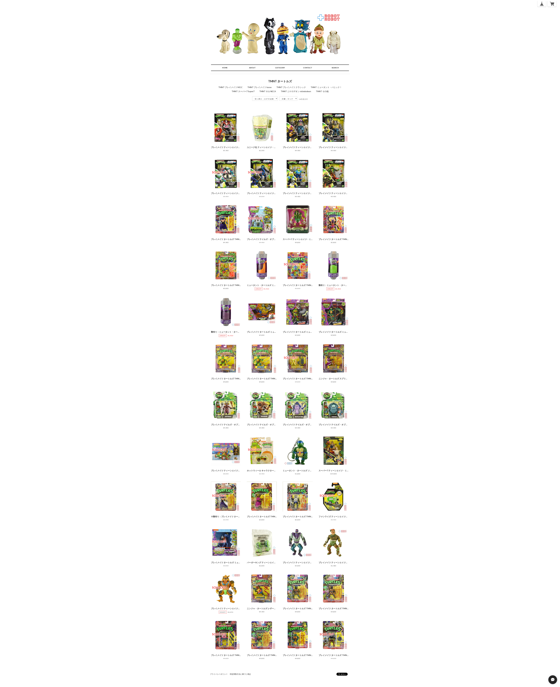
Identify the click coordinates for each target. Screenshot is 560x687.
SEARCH (335, 68)
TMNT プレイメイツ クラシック (291, 87)
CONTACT (307, 68)
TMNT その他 (322, 91)
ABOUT (252, 68)
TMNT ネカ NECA (267, 91)
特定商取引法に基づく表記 (240, 674)
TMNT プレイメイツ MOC (230, 87)
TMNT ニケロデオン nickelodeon (296, 91)
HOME (225, 68)
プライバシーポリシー (219, 674)
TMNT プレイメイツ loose (259, 87)
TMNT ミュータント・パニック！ (326, 87)
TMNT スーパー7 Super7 (243, 91)
